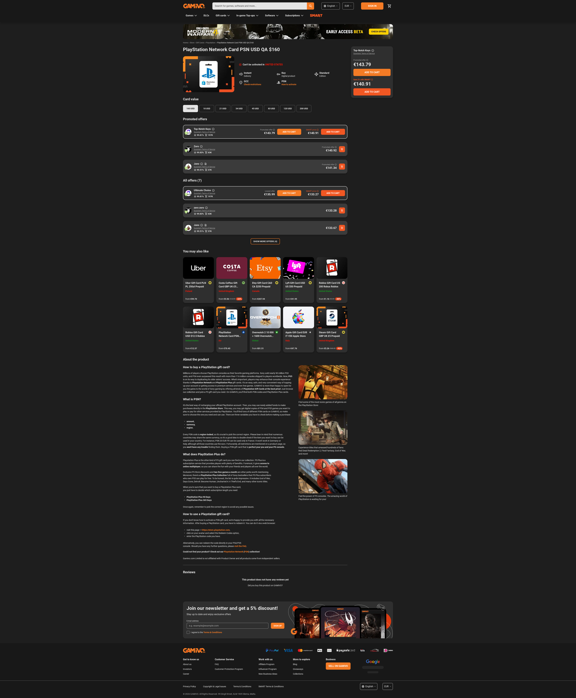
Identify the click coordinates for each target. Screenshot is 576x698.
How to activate (289, 84)
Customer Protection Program (229, 669)
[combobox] (259, 6)
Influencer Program (268, 669)
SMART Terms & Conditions (271, 686)
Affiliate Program (266, 664)
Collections (298, 674)
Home (185, 43)
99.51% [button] (200, 170)
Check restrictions (252, 84)
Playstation (210, 43)
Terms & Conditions (212, 632)
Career (186, 674)
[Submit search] (310, 6)
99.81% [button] (200, 135)
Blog (295, 664)
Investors (187, 669)
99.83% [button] (200, 152)
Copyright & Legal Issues (214, 686)
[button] (188, 132)
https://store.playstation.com (216, 530)
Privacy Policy (189, 686)
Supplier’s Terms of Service (204, 132)
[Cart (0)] (389, 6)
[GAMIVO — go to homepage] (194, 6)
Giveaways (298, 669)
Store (192, 43)
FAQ (217, 664)
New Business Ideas (268, 674)
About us (187, 664)
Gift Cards (200, 43)
